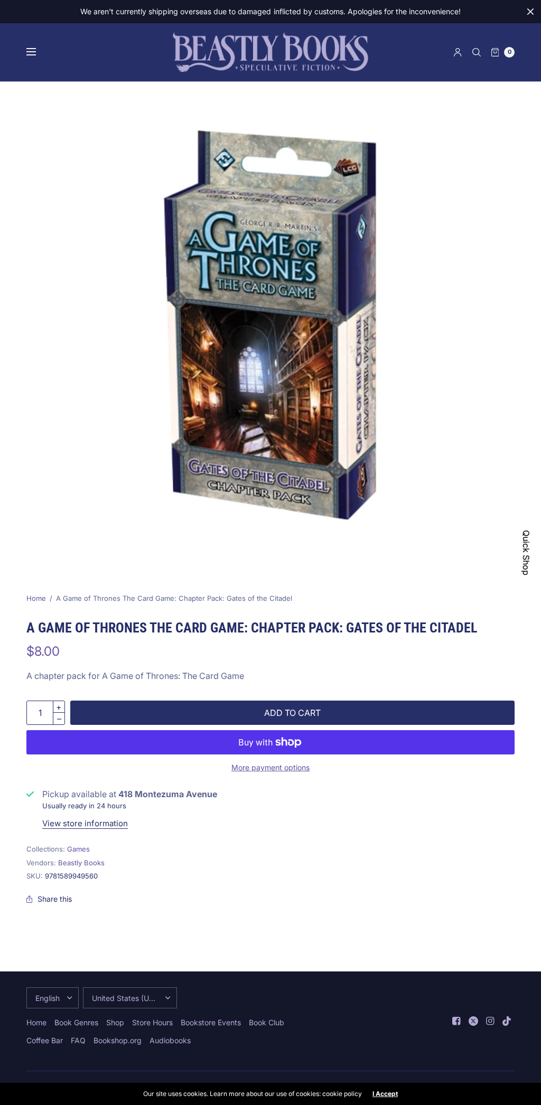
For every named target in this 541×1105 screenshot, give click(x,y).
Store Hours (152, 1022)
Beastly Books (81, 862)
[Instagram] (490, 1021)
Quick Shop (526, 552)
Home (36, 598)
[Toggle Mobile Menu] (38, 52)
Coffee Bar (44, 1040)
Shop (115, 1022)
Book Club (266, 1022)
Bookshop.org (118, 1040)
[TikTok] (507, 1021)
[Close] (530, 11)
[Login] (458, 52)
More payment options (270, 767)
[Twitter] (473, 1021)
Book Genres (76, 1022)
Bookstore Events (211, 1022)
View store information (85, 823)
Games (78, 849)
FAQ (78, 1040)
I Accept (385, 1094)
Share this (55, 899)
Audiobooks (170, 1040)
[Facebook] (456, 1021)
